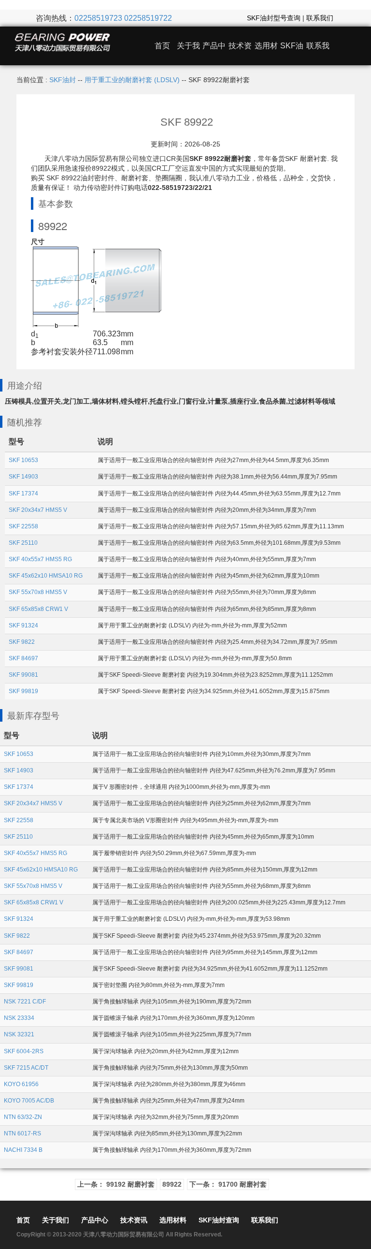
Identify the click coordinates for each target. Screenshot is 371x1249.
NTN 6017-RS (22, 1133)
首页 (162, 46)
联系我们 (319, 18)
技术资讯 (133, 1220)
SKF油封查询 (219, 1220)
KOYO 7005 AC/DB (29, 1100)
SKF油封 (62, 80)
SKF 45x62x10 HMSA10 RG (46, 575)
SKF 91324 (23, 625)
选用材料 (172, 1220)
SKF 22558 (23, 526)
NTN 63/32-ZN (23, 1117)
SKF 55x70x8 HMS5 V (38, 592)
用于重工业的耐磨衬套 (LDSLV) (132, 80)
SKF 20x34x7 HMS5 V (38, 510)
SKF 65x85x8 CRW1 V (38, 609)
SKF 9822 (22, 642)
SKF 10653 (23, 460)
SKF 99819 (23, 691)
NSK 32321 (19, 1034)
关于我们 (55, 1220)
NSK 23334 (19, 1018)
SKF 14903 (23, 476)
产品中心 (94, 1220)
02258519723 (98, 18)
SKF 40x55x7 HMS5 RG (40, 559)
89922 (172, 1184)
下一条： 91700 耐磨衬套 (228, 1184)
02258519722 (148, 18)
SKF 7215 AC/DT (26, 1067)
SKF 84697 (23, 658)
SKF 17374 (23, 493)
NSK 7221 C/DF (25, 1001)
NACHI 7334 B (23, 1150)
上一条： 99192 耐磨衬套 (116, 1184)
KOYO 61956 (21, 1084)
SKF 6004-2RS (23, 1051)
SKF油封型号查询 (273, 18)
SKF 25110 (23, 542)
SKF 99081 (23, 674)
